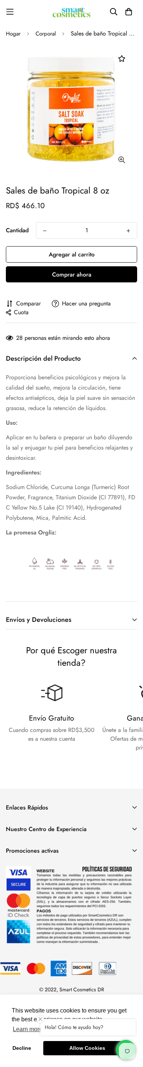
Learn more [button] (28, 1029)
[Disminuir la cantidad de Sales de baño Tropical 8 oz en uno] (44, 230)
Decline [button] (21, 1048)
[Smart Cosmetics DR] (71, 11)
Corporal (46, 34)
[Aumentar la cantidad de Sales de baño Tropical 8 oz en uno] (128, 230)
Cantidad (17, 230)
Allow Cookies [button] (87, 1048)
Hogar (13, 34)
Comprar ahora (71, 274)
